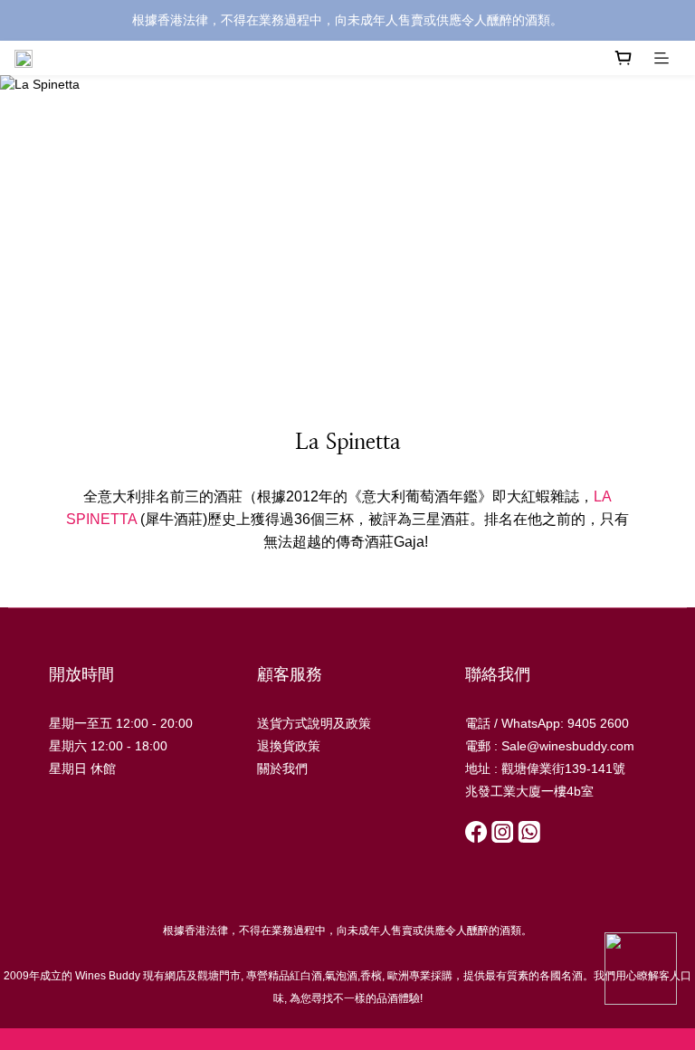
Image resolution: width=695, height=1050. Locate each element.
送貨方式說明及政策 (314, 723)
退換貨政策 (288, 746)
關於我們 (282, 768)
